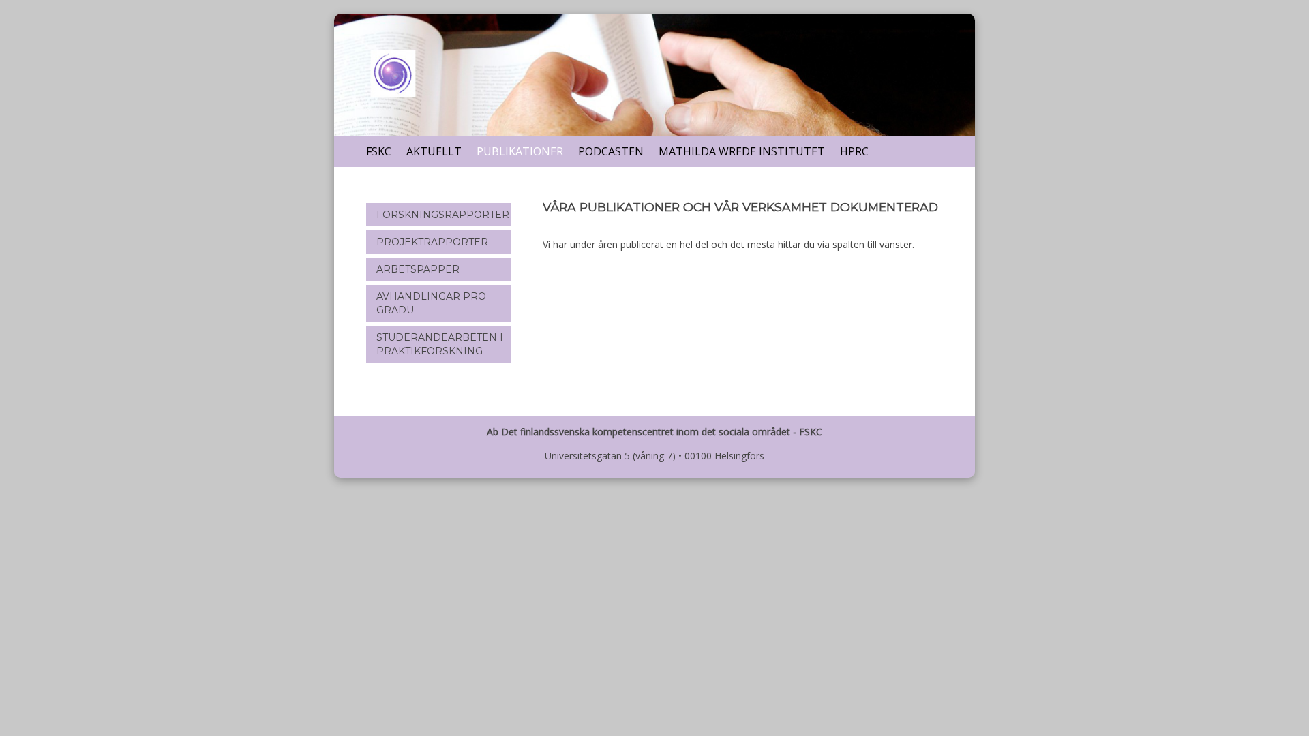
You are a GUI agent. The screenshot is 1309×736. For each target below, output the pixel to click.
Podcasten (611, 151)
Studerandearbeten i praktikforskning (439, 344)
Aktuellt (434, 151)
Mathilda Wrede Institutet (742, 151)
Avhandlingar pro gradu (431, 303)
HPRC (854, 151)
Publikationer (520, 151)
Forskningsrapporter (442, 215)
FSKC (378, 151)
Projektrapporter (432, 242)
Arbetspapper (418, 269)
